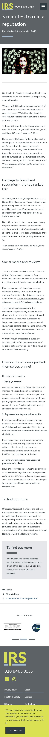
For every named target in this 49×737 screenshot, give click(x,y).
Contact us (29, 704)
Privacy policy (10, 689)
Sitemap (8, 704)
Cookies (28, 696)
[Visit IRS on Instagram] (14, 679)
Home (9, 589)
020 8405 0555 (24, 7)
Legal (27, 689)
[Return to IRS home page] (7, 6)
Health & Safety (12, 696)
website (33, 533)
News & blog (12, 594)
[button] (15, 639)
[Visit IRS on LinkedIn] (7, 679)
